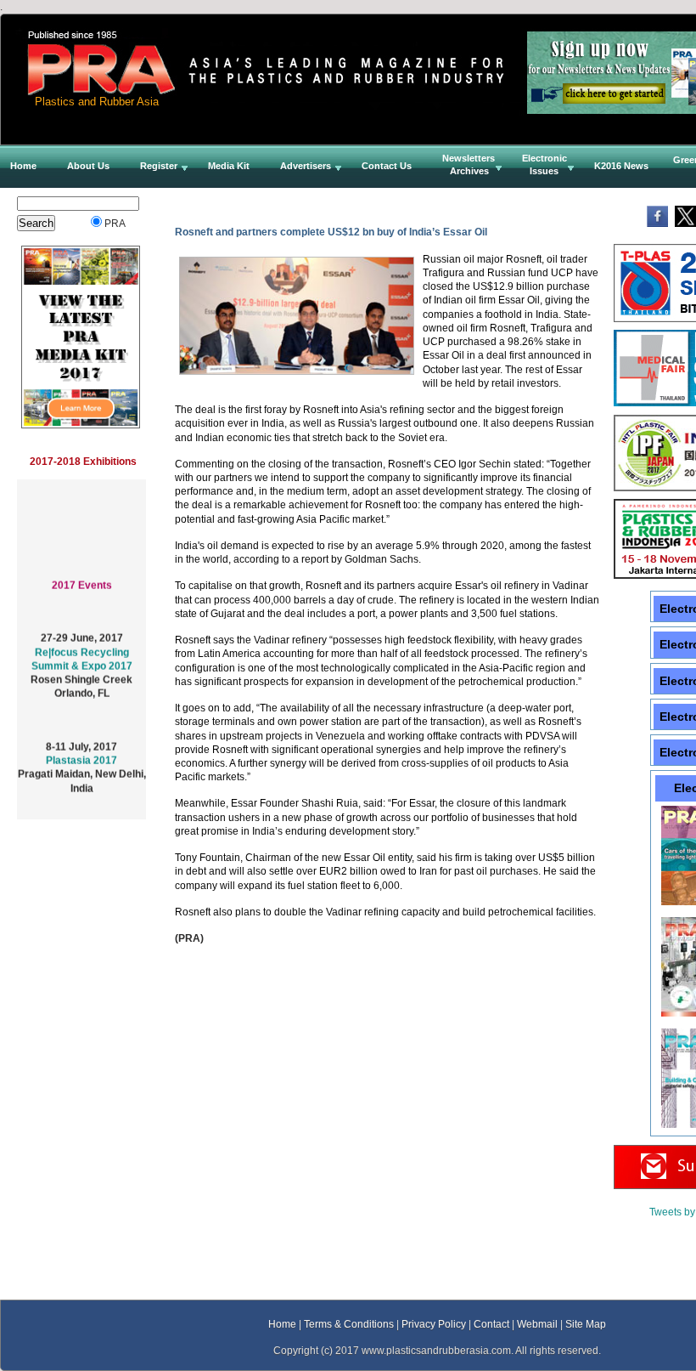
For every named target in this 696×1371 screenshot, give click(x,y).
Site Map (585, 1323)
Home (282, 1323)
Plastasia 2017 (81, 753)
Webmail (537, 1323)
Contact (491, 1323)
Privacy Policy (433, 1323)
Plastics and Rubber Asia (97, 101)
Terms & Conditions (349, 1323)
